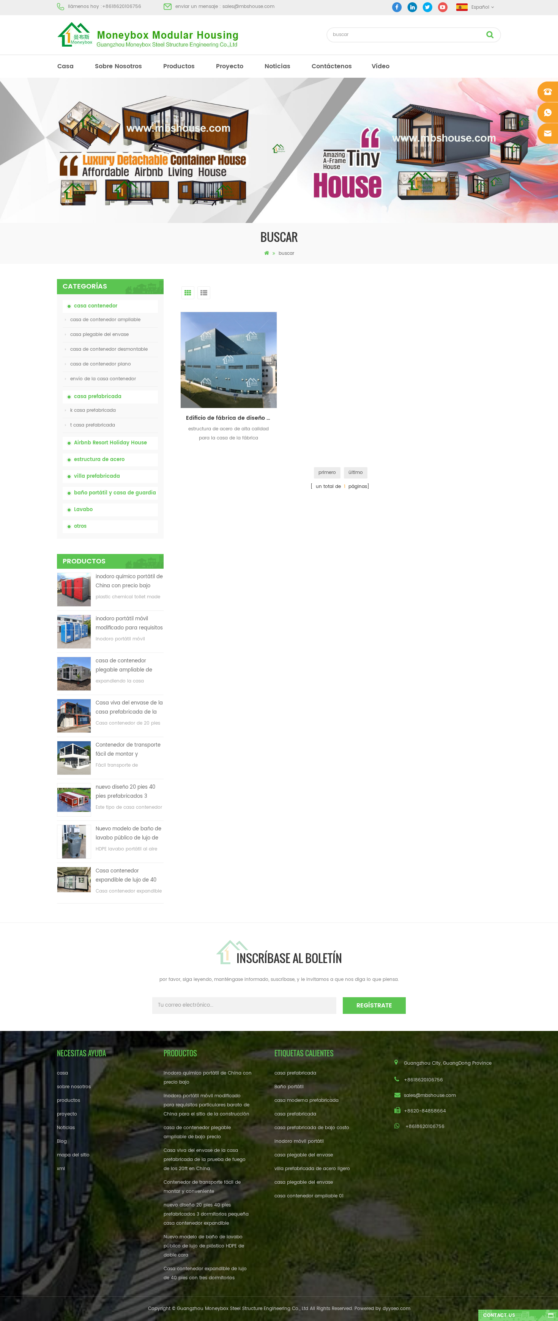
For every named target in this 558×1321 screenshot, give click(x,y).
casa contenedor (95, 306)
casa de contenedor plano (100, 364)
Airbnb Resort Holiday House (110, 443)
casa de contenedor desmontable (109, 349)
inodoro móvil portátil (299, 1141)
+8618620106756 (121, 6)
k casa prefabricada (93, 410)
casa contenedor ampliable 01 (309, 1196)
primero (327, 472)
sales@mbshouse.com (248, 6)
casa (65, 66)
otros (80, 526)
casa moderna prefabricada (306, 1100)
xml (61, 1168)
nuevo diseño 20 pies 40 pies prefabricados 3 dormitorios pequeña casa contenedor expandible (129, 792)
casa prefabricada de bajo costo (311, 1127)
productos (179, 66)
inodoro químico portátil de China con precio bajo (129, 581)
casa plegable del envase (99, 334)
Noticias (277, 66)
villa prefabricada (97, 476)
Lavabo (83, 510)
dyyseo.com (396, 1308)
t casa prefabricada (92, 425)
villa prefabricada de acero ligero (312, 1168)
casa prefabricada (97, 397)
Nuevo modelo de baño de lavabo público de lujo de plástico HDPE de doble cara (128, 834)
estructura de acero (99, 460)
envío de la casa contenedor (103, 379)
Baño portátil (289, 1086)
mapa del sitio (73, 1155)
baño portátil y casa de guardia (115, 493)
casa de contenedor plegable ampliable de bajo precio (124, 666)
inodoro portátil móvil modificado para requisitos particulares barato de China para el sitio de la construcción (129, 624)
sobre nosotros (118, 66)
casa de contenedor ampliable (105, 319)
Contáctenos (332, 66)
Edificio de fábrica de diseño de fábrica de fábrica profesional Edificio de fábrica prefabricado (231, 418)
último (355, 472)
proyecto (229, 66)
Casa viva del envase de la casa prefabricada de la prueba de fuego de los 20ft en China (129, 708)
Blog (62, 1141)
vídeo (380, 66)
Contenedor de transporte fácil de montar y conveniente (128, 750)
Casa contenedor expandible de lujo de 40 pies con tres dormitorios (126, 876)
